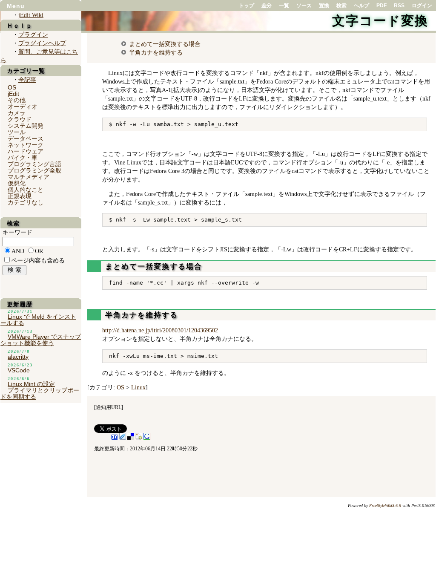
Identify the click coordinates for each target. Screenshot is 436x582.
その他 (17, 100)
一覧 (284, 6)
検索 (341, 6)
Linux (138, 387)
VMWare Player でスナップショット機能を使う (40, 339)
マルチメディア (28, 176)
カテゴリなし (25, 202)
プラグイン (33, 35)
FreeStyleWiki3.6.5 (385, 505)
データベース (25, 138)
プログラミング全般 (34, 170)
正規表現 (20, 196)
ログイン (422, 6)
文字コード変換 (380, 21)
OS (120, 387)
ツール (17, 132)
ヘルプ (361, 6)
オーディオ (22, 106)
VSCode (19, 370)
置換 (324, 6)
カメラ (17, 112)
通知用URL (108, 407)
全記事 (27, 80)
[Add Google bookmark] (146, 438)
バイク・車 (22, 157)
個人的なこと (25, 189)
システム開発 (25, 125)
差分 (266, 6)
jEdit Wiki (30, 15)
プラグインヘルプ (42, 43)
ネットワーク (25, 144)
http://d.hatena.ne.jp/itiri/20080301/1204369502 (160, 330)
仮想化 (17, 183)
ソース (304, 6)
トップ (246, 6)
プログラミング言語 (34, 164)
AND (17, 251)
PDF (381, 6)
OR (39, 251)
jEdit (13, 93)
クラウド (20, 119)
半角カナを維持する (156, 52)
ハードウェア (25, 151)
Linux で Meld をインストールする (38, 319)
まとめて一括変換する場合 (165, 43)
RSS (399, 6)
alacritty (18, 356)
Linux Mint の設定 (31, 383)
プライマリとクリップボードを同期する (39, 393)
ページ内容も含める (38, 260)
